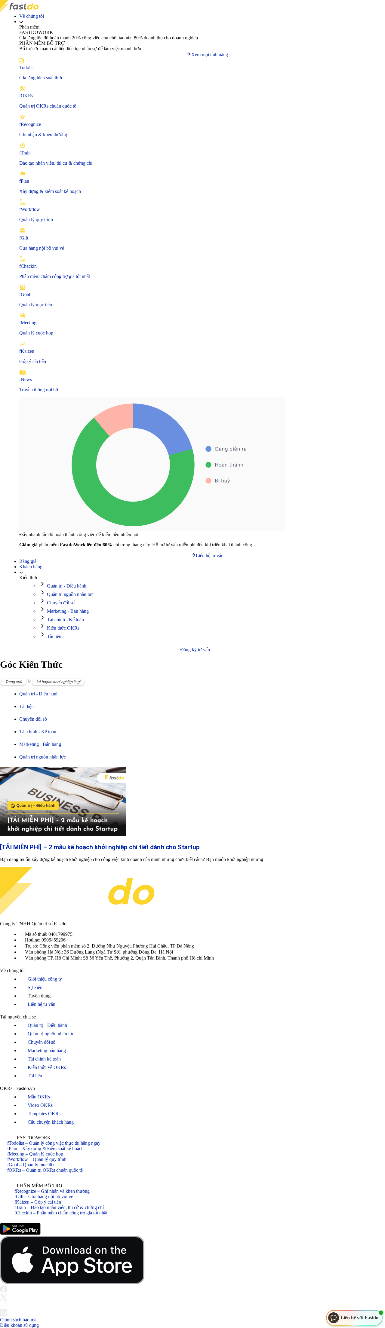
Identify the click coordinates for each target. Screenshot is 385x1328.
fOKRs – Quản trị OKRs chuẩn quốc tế (45, 1170)
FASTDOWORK (34, 1137)
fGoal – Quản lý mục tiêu (31, 1164)
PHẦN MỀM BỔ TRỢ (39, 1185)
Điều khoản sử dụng (19, 1325)
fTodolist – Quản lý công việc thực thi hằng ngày (53, 1143)
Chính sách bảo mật (19, 1319)
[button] (192, 1136)
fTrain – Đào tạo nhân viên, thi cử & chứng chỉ (59, 1207)
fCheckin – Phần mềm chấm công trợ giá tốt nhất (60, 1212)
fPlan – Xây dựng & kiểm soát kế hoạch (45, 1148)
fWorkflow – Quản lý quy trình (36, 1159)
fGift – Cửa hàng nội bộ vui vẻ (43, 1196)
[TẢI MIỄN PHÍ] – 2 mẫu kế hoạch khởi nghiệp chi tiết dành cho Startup (100, 847)
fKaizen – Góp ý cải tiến (37, 1201)
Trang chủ (14, 681)
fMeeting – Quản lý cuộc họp (35, 1153)
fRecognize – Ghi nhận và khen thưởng (52, 1191)
